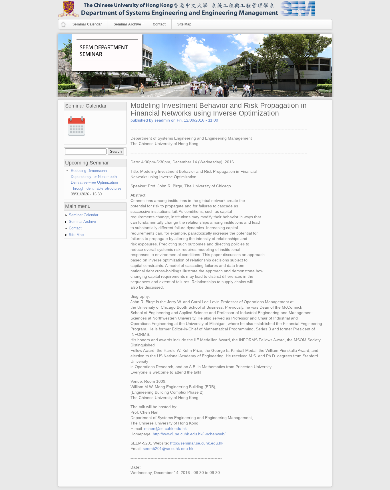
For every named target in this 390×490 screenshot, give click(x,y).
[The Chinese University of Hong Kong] (68, 16)
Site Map (184, 24)
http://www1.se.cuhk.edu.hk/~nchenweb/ (189, 434)
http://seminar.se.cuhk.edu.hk (196, 443)
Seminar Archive (124, 24)
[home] (63, 27)
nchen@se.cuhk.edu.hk (165, 428)
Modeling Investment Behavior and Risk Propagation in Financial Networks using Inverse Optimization (218, 109)
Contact (159, 24)
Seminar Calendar (87, 24)
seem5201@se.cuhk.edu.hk (168, 449)
